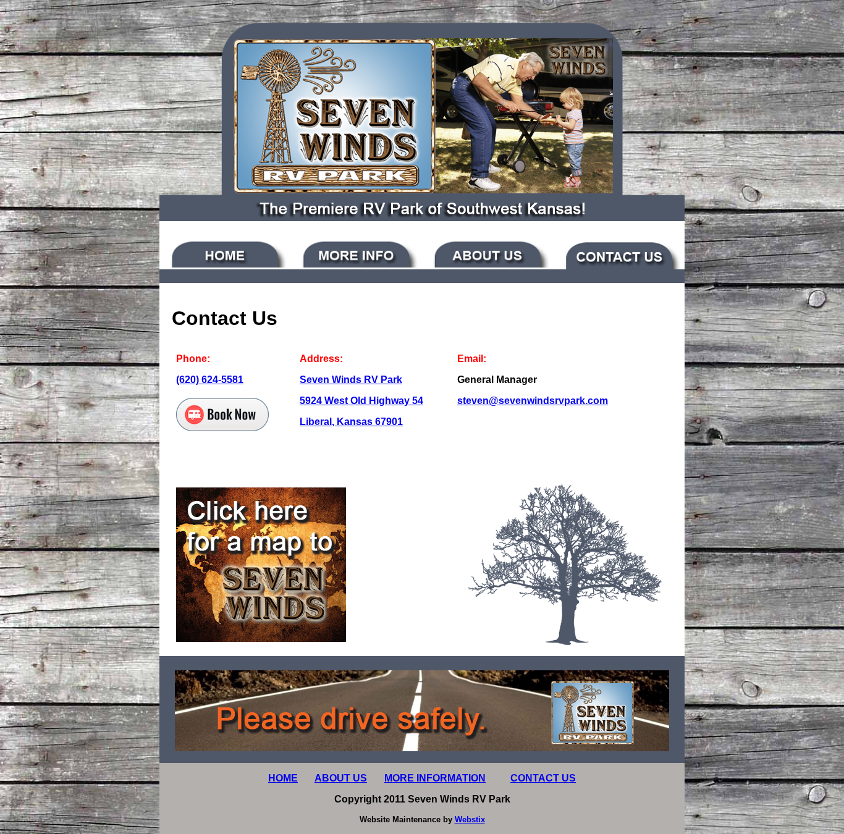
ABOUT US (340, 778)
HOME (283, 778)
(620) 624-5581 (209, 379)
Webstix (470, 819)
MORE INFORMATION (435, 778)
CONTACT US (543, 778)
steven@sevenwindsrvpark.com (532, 400)
